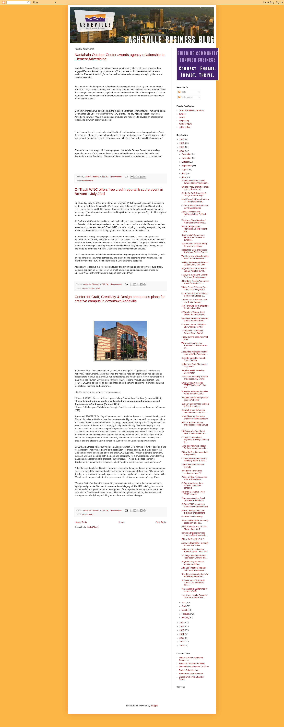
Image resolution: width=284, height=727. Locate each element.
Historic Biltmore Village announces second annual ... (194, 424)
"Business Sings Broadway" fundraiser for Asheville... (193, 221)
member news (88, 181)
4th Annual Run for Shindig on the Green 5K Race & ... (194, 294)
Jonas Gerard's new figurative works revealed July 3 (194, 392)
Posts (183, 92)
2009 (182, 642)
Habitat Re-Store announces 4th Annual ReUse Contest (194, 251)
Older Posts (160, 522)
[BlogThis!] (135, 177)
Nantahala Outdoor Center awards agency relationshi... (195, 182)
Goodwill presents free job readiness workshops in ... (194, 411)
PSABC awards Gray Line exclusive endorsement (193, 511)
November (187, 158)
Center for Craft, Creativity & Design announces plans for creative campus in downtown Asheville (120, 299)
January (185, 618)
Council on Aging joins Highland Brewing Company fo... (195, 439)
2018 (182, 139)
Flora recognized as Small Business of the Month (193, 499)
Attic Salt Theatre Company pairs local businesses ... (193, 569)
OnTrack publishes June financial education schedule (192, 485)
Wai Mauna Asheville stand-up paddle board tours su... (195, 319)
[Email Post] (126, 177)
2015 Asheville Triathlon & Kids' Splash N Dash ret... (193, 432)
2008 (182, 646)
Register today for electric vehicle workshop (192, 562)
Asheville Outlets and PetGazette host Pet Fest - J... (194, 214)
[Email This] (132, 177)
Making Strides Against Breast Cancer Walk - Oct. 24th (194, 263)
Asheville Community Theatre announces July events (194, 378)
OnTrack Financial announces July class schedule (194, 206)
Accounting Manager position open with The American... (194, 353)
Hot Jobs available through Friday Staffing (193, 359)
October (185, 162)
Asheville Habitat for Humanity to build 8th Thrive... (194, 544)
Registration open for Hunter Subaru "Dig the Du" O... (194, 269)
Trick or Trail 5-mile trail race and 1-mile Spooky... (194, 301)
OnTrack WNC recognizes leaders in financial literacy (194, 505)
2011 (182, 634)
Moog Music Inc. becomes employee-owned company (194, 417)
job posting (184, 120)
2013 (182, 626)
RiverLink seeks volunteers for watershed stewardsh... (194, 575)
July (184, 173)
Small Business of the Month (191, 110)
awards (182, 114)
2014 (182, 623)
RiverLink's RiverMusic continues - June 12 (191, 472)
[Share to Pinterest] (144, 177)
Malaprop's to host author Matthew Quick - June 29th (194, 550)
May (184, 602)
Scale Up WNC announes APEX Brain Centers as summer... (193, 237)
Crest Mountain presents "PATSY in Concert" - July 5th (193, 385)
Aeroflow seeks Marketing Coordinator (192, 371)
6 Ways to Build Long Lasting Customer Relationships (194, 276)
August (185, 170)
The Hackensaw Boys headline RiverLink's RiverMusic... (195, 257)
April (184, 606)
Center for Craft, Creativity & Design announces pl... (193, 194)
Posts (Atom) (92, 527)
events (85, 288)
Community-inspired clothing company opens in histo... (194, 459)
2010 (182, 638)
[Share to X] (138, 177)
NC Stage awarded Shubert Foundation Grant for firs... (194, 556)
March (185, 610)
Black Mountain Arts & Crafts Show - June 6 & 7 (194, 528)
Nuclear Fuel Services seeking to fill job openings (195, 405)
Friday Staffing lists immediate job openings (194, 453)
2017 (182, 143)
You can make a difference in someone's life (194, 590)
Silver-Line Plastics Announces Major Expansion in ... (195, 282)
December (187, 154)
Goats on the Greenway (191, 517)
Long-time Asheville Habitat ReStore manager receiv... (194, 447)
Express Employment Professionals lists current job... (194, 229)
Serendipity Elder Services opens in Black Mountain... (194, 534)
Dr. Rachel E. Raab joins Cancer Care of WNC (192, 332)
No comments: (116, 177)
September (187, 166)
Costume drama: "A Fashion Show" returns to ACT (193, 325)
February (186, 614)
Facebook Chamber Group (191, 673)
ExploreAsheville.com (188, 670)
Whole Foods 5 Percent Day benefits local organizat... (193, 288)
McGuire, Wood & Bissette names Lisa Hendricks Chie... (193, 582)
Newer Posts (81, 522)
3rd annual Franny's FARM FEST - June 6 (193, 493)
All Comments (186, 97)
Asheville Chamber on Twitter (192, 663)
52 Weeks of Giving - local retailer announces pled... (194, 313)
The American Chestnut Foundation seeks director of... (194, 345)
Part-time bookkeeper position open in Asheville (194, 399)
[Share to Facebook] (141, 177)
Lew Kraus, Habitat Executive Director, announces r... (194, 596)
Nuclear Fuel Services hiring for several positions (194, 245)
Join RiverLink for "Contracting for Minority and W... (195, 307)
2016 (182, 147)
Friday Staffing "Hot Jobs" (192, 539)
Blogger (154, 706)
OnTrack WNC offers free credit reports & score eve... (195, 188)
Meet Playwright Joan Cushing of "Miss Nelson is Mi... (195, 200)
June (184, 177)
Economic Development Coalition (194, 667)
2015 (182, 151)
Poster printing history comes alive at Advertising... (194, 478)
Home (121, 522)
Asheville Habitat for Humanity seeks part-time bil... (194, 521)
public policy (184, 127)
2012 (182, 630)
